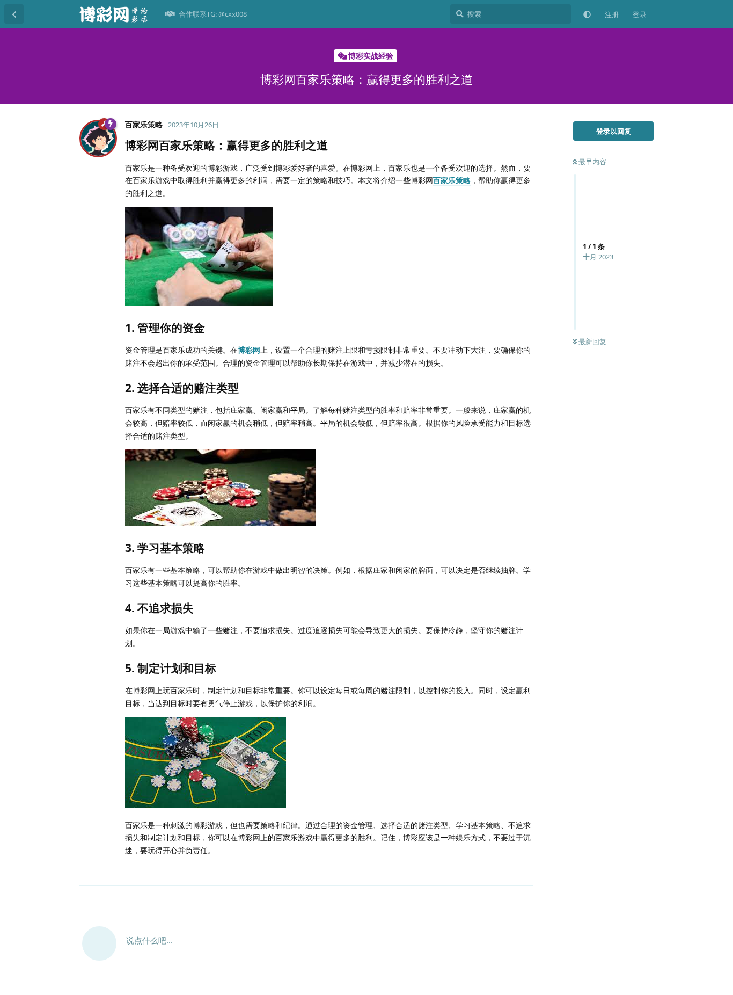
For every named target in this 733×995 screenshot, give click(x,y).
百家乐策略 (452, 180)
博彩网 (249, 350)
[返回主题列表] (14, 14)
